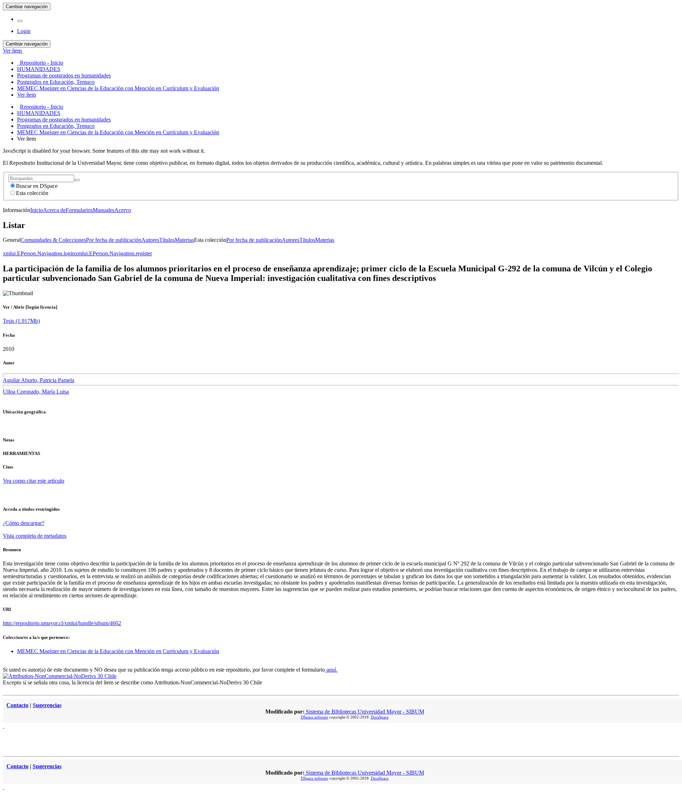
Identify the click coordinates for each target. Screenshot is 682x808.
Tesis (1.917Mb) (21, 321)
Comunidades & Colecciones (53, 240)
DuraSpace (380, 717)
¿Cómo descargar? (23, 523)
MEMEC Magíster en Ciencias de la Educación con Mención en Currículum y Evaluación (118, 132)
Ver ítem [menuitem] (26, 95)
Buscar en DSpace (37, 186)
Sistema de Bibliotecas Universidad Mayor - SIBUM (364, 712)
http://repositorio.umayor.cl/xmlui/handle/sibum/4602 (62, 623)
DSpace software (314, 717)
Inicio (36, 210)
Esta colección (32, 193)
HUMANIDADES (38, 113)
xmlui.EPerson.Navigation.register (113, 253)
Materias (184, 240)
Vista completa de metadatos (34, 536)
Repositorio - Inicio (41, 107)
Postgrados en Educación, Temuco (55, 126)
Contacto (17, 705)
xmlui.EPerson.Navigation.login (39, 253)
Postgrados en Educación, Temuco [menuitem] (55, 82)
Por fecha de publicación (113, 240)
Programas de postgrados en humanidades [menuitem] (64, 75)
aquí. (331, 670)
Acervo (122, 210)
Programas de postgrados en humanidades (64, 119)
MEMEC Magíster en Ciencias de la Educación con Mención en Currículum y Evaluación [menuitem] (118, 88)
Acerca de (54, 210)
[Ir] (77, 180)
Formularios (79, 210)
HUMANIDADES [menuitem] (38, 69)
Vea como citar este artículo (33, 481)
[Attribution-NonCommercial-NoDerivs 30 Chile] (60, 676)
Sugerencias (47, 705)
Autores (150, 240)
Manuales (103, 210)
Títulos (167, 240)
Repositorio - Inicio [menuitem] (40, 63)
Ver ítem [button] (13, 51)
